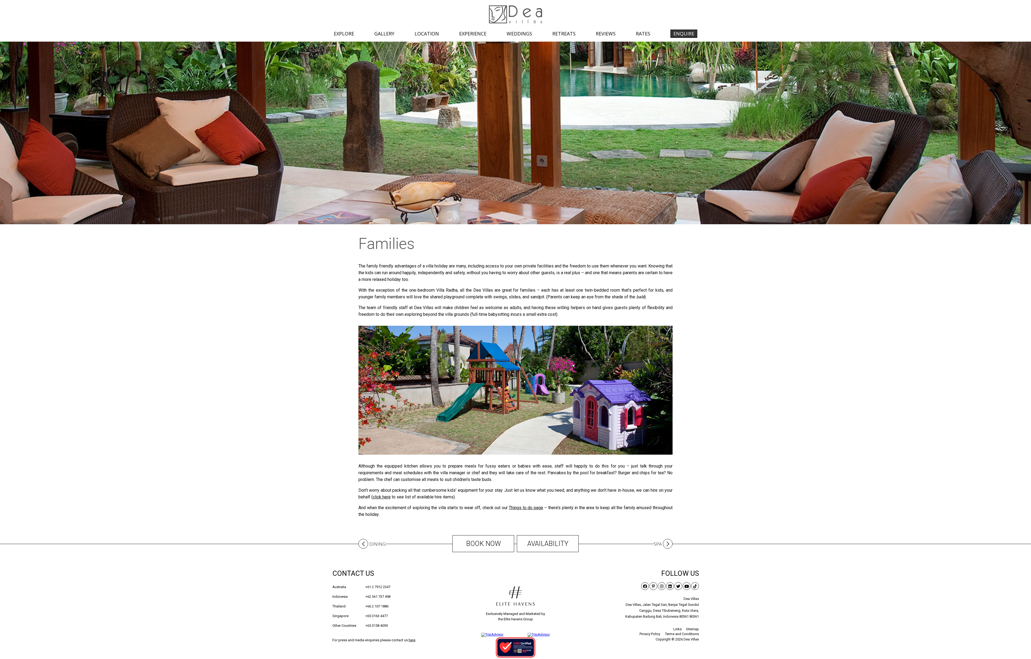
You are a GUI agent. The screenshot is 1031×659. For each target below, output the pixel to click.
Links (677, 629)
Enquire (683, 33)
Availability (547, 544)
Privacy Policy (650, 634)
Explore (344, 33)
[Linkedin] (670, 586)
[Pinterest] (653, 586)
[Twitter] (678, 586)
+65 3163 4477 (360, 616)
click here (382, 496)
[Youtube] (687, 586)
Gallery (384, 33)
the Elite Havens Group (515, 619)
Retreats (564, 33)
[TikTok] (695, 586)
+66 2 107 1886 (360, 606)
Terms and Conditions (682, 634)
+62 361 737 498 (361, 597)
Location (427, 33)
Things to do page (526, 507)
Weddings (519, 33)
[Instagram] (662, 586)
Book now (483, 544)
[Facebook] (645, 586)
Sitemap (692, 629)
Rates (643, 33)
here (412, 640)
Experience (473, 33)
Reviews (606, 33)
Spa (658, 544)
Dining (377, 544)
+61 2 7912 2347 (361, 587)
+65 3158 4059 (360, 626)
